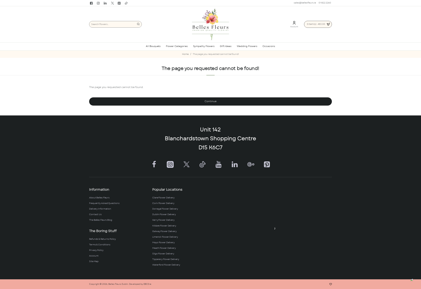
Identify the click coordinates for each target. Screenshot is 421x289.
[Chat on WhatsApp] (414, 282)
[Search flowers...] (138, 24)
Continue (211, 101)
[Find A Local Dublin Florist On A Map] (273, 228)
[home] (185, 54)
